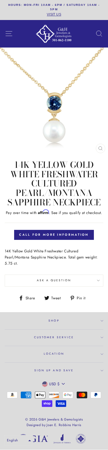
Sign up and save (54, 370)
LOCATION (54, 354)
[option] (54, 10)
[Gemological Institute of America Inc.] (33, 440)
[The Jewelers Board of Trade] (81, 440)
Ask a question (54, 280)
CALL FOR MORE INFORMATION (54, 234)
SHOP (53, 321)
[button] (18, 440)
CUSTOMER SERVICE (54, 337)
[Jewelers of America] (62, 440)
